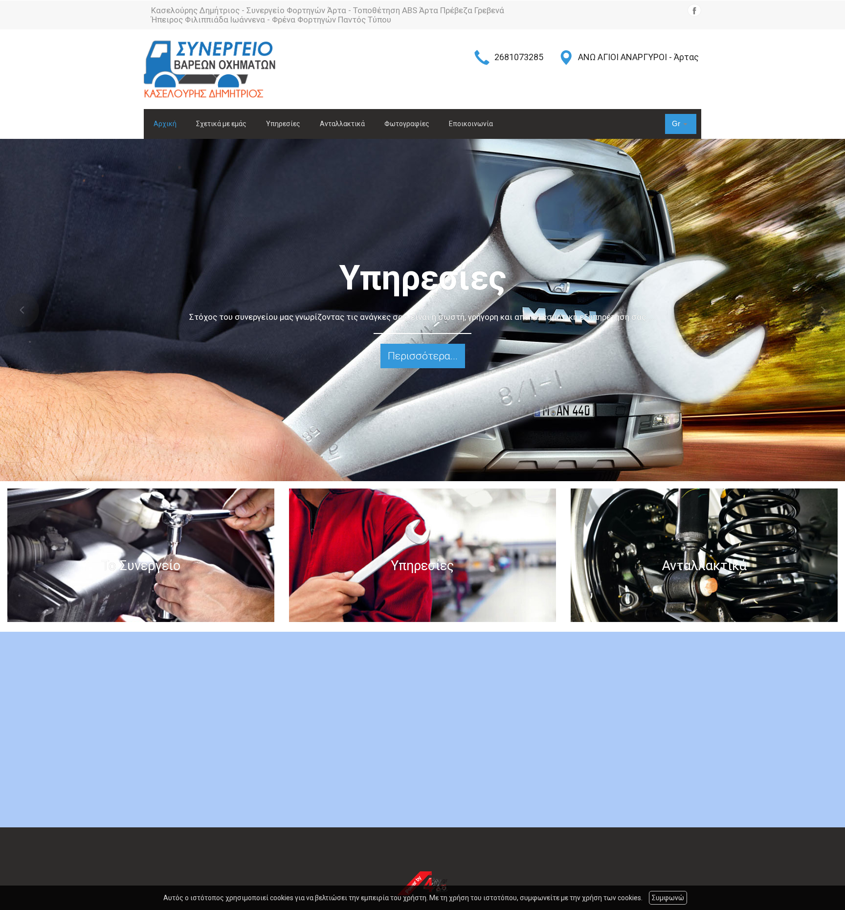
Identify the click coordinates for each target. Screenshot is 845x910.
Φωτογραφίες (406, 124)
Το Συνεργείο (140, 566)
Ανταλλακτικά (342, 124)
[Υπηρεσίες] (422, 555)
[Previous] (22, 310)
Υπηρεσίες (283, 124)
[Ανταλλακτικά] (704, 555)
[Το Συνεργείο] (140, 555)
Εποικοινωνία (471, 124)
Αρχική (165, 124)
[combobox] (680, 124)
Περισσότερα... (423, 356)
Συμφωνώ (668, 898)
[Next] (823, 310)
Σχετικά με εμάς (221, 124)
